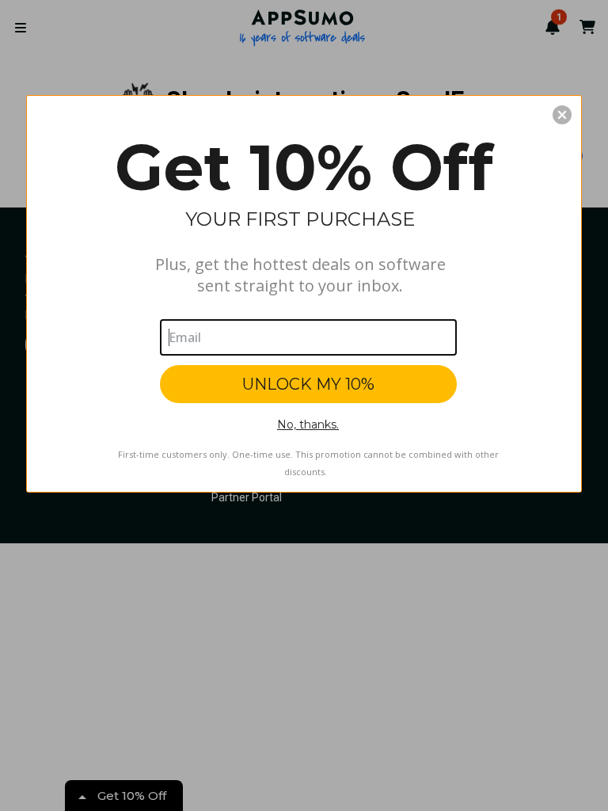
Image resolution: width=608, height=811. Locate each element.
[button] (562, 114)
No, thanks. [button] (308, 424)
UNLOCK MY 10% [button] (308, 384)
